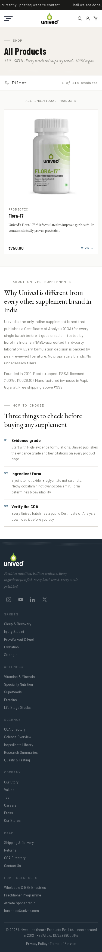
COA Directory (15, 729)
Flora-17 (16, 215)
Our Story (11, 782)
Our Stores (12, 820)
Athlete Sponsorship (19, 903)
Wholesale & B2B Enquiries (25, 887)
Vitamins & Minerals (19, 677)
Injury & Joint (14, 631)
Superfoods (13, 692)
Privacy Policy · (37, 943)
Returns (10, 850)
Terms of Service (63, 943)
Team (8, 797)
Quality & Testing (17, 760)
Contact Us (12, 865)
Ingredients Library (18, 745)
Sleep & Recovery (17, 624)
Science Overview (17, 737)
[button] (8, 18)
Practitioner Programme (22, 895)
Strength (10, 654)
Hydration (11, 647)
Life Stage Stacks (17, 707)
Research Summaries (21, 752)
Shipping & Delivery (19, 842)
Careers (10, 805)
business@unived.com (21, 910)
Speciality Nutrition (18, 684)
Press (8, 813)
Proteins (10, 700)
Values (9, 790)
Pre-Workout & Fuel (19, 639)
